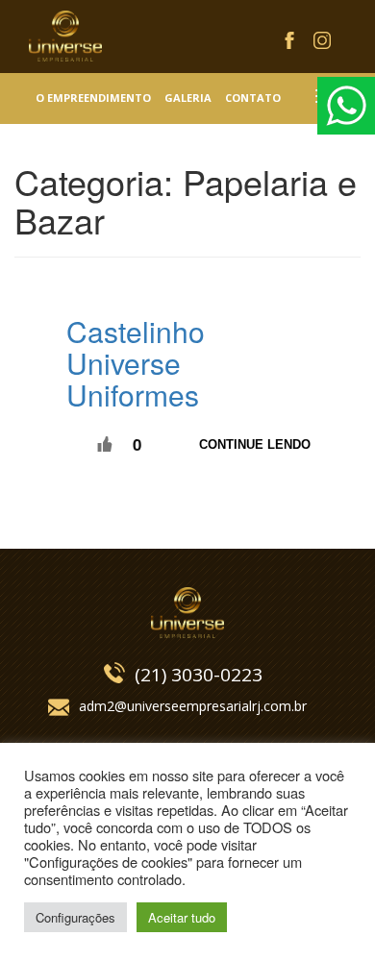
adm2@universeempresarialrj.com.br (193, 706)
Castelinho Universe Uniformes (135, 362)
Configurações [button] (75, 917)
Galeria (188, 97)
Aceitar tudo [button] (181, 917)
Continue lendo (255, 444)
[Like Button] (105, 444)
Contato (253, 97)
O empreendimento (93, 97)
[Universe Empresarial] (65, 31)
